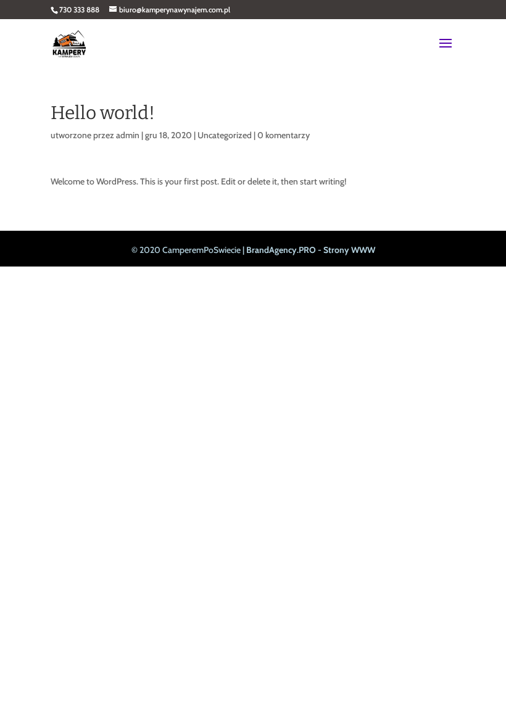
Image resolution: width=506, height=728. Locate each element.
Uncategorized (224, 135)
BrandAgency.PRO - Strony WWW (310, 249)
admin (127, 135)
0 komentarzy (283, 135)
